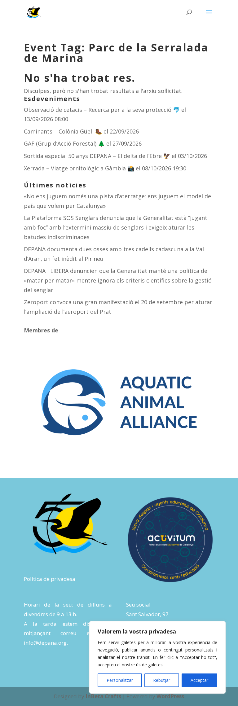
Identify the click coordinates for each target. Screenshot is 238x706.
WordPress (170, 696)
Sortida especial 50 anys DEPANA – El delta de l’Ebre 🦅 (97, 156)
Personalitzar (120, 680)
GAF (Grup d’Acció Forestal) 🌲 (64, 143)
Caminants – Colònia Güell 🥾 (63, 131)
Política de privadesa (49, 578)
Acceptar (199, 680)
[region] (157, 657)
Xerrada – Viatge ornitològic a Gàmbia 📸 (79, 168)
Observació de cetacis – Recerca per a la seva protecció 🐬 (102, 109)
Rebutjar (161, 680)
